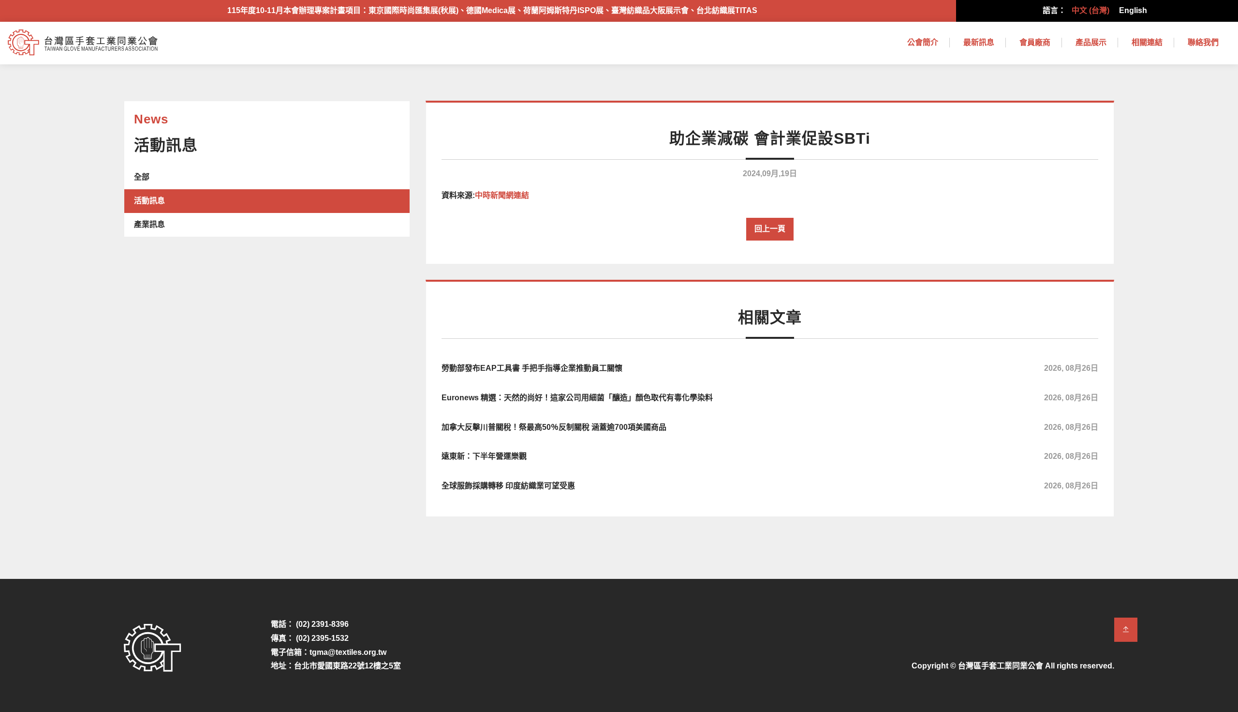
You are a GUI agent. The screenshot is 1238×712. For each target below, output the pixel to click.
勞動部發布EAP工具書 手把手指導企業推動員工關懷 (770, 368)
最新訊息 (978, 42)
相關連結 (1147, 42)
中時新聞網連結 (502, 195)
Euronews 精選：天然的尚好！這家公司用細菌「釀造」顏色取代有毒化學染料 (770, 398)
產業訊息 (149, 224)
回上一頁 (769, 229)
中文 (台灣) (1090, 10)
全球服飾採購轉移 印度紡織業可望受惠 (770, 486)
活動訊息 (149, 201)
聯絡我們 (1203, 42)
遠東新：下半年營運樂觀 (770, 456)
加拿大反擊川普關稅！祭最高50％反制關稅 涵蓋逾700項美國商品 (770, 427)
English (1133, 10)
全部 (141, 177)
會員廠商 (1034, 42)
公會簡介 (922, 42)
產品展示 (1091, 42)
